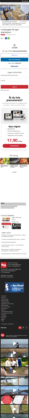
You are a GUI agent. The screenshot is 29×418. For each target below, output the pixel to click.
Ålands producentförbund (6, 207)
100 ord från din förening (7, 311)
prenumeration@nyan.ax (15, 269)
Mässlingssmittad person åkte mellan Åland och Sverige (13, 253)
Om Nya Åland (4, 324)
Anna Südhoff (7, 203)
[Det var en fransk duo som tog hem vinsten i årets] (14, 381)
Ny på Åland (4, 316)
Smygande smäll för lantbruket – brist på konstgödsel (14, 166)
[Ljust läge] (23, 327)
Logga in (25, 1)
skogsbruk (3, 206)
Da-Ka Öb (12, 203)
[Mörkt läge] (26, 327)
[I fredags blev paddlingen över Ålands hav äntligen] (14, 343)
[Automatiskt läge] (20, 327)
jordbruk (23, 203)
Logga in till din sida (16, 217)
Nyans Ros (3, 317)
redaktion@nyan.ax (16, 264)
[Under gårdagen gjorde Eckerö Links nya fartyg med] (14, 390)
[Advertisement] (14, 187)
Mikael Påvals (15, 204)
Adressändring (4, 305)
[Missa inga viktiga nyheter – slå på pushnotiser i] (14, 399)
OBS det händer (5, 300)
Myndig (3, 310)
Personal (3, 297)
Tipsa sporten (4, 308)
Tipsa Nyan (3, 296)
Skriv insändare (4, 299)
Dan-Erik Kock (18, 203)
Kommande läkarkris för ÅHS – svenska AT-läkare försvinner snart (12, 245)
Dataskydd (10, 324)
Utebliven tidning (5, 302)
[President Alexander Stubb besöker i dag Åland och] (14, 371)
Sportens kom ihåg (5, 307)
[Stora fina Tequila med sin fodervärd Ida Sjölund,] (14, 409)
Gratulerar (3, 314)
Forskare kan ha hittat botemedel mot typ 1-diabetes (13, 239)
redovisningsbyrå (22, 204)
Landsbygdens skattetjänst (6, 204)
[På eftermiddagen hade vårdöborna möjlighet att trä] (14, 362)
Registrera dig (15, 221)
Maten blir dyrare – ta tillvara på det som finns (5, 166)
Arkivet (13, 219)
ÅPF (13, 207)
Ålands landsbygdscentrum (11, 206)
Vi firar (2, 321)
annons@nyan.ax (16, 266)
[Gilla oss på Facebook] (14, 287)
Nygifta (2, 319)
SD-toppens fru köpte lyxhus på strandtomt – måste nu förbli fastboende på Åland (13, 235)
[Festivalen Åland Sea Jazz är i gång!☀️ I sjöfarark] (14, 352)
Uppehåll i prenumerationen (7, 303)
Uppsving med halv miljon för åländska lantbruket (23, 166)
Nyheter (2, 34)
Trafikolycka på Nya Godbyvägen (8, 242)
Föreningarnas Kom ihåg (6, 313)
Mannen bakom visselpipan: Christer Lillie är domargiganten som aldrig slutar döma (11, 250)
